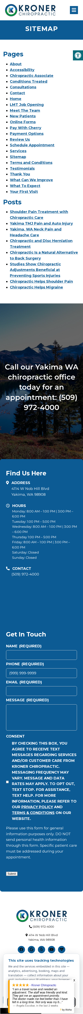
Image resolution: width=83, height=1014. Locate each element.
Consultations (23, 87)
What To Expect (25, 186)
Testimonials (22, 168)
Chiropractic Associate (31, 75)
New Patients (23, 116)
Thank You (20, 174)
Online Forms (23, 122)
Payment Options (27, 133)
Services (18, 151)
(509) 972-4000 (25, 574)
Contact (17, 93)
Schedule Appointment (32, 145)
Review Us (20, 139)
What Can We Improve (31, 180)
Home (15, 99)
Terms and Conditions (31, 162)
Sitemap (18, 157)
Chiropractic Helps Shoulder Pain (41, 281)
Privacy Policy (37, 807)
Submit (12, 873)
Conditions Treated (28, 81)
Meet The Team (25, 110)
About (16, 64)
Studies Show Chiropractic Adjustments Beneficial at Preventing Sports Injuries (35, 270)
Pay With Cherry (25, 128)
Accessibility (22, 70)
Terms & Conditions (33, 813)
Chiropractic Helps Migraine (36, 287)
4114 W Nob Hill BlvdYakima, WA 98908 (30, 491)
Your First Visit (24, 191)
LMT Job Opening (27, 104)
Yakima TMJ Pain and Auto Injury (41, 223)
